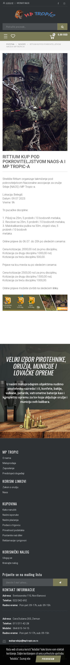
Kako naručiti (9, 509)
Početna (10, 44)
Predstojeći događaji (13, 473)
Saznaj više (25, 658)
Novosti (22, 44)
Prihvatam (48, 659)
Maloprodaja (9, 463)
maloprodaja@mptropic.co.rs (23, 640)
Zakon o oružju (10, 487)
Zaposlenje (8, 468)
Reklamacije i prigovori (15, 540)
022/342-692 (20, 600)
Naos (5, 492)
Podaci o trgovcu (11, 525)
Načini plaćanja (11, 520)
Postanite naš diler (12, 535)
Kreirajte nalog (23, 3)
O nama (7, 458)
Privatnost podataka (13, 530)
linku (55, 288)
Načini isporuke (11, 515)
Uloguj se (9, 3)
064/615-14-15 (21, 628)
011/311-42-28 (21, 623)
